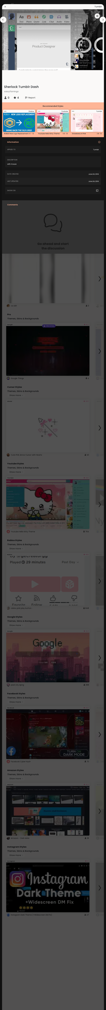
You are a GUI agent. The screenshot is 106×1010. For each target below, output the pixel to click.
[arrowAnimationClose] (3, 20)
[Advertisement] (10, 505)
